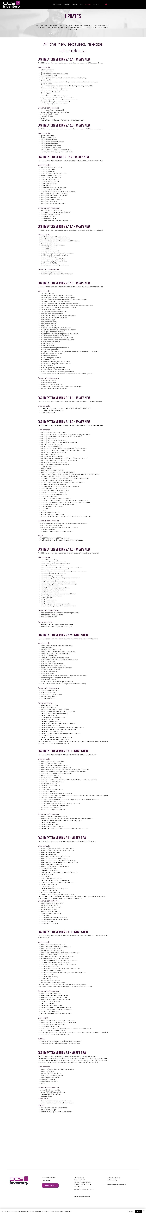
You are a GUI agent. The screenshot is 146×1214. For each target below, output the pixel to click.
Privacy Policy (67, 1211)
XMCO (78, 896)
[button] (99, 4)
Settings (131, 1211)
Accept (139, 1211)
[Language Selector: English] (107, 4)
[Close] (144, 1211)
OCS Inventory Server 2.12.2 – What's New (63, 157)
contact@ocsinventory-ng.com (84, 1189)
